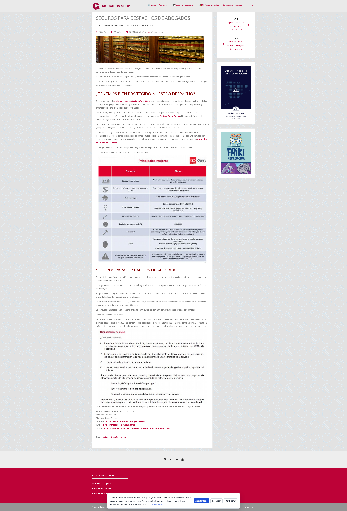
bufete (105, 437)
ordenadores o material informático (132, 101)
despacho (114, 437)
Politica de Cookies (101, 493)
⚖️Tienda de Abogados (158, 5)
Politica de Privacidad (102, 488)
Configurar (230, 501)
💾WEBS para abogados (183, 5)
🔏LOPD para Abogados (209, 5)
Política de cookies (155, 504)
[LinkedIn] (176, 459)
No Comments (157, 32)
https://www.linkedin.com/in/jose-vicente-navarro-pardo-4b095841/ (137, 428)
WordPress (250, 507)
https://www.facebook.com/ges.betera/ (125, 421)
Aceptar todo (201, 501)
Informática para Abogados (113, 25)
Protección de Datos (170, 116)
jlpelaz (118, 32)
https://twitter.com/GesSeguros (119, 424)
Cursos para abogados (232, 5)
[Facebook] (164, 459)
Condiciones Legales (101, 483)
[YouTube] (182, 459)
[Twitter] (170, 459)
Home (98, 25)
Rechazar (216, 501)
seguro (123, 437)
